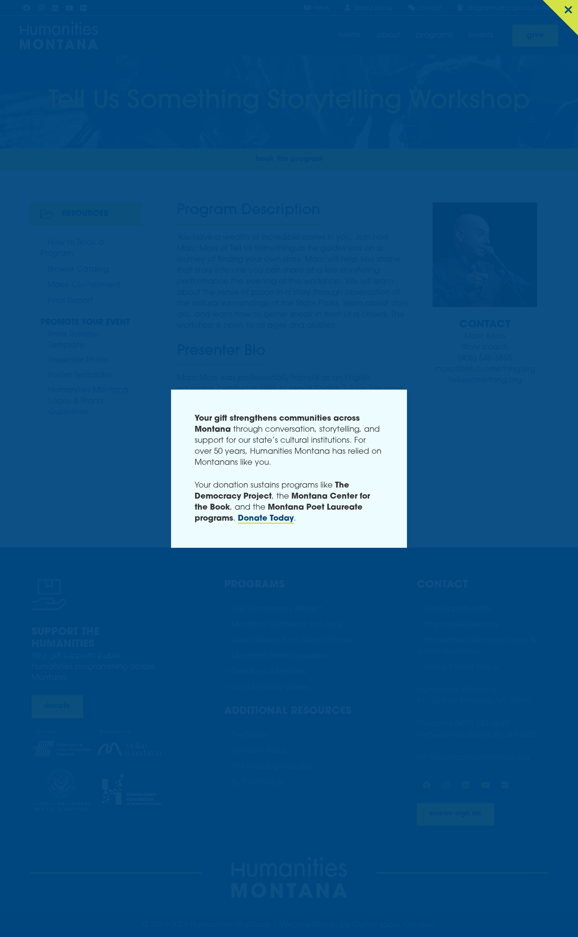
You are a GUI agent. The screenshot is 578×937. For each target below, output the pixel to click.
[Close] (560, 17)
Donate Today (266, 519)
